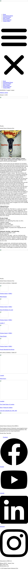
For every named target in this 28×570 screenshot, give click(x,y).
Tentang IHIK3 (6, 21)
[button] (14, 51)
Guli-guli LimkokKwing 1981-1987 (8, 410)
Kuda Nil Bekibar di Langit (6, 309)
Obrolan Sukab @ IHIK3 (6, 293)
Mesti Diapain (3, 296)
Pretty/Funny (3, 378)
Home (4, 14)
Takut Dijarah (3, 336)
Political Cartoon (4, 92)
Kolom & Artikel (7, 17)
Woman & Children (7, 407)
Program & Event (7, 19)
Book (1, 407)
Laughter (2, 401)
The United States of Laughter (7, 404)
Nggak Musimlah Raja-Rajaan (7, 349)
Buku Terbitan (6, 18)
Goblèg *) (2, 323)
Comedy (2, 375)
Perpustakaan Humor (8, 15)
